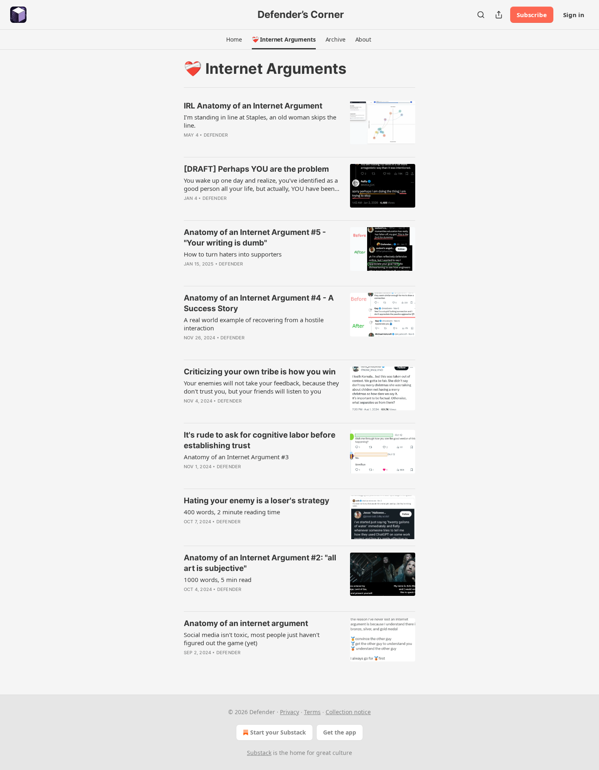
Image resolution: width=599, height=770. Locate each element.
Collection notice (348, 712)
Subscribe (532, 15)
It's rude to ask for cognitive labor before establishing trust (259, 440)
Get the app (339, 732)
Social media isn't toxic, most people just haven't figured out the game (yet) (251, 639)
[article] (299, 125)
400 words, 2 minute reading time (232, 512)
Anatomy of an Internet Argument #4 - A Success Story (259, 303)
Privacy (289, 712)
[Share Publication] (499, 15)
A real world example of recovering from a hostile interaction (254, 324)
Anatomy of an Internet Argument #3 (236, 457)
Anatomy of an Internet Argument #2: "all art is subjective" (260, 563)
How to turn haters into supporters (233, 254)
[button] (234, 39)
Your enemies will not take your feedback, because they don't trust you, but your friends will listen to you (261, 387)
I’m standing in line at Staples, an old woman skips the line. (260, 121)
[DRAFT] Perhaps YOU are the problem (256, 169)
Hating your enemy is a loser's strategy (256, 500)
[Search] (481, 15)
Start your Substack (278, 732)
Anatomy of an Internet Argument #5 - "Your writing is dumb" (255, 238)
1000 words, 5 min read (217, 579)
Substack (259, 753)
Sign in (573, 15)
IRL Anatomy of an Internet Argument (253, 106)
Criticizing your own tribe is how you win (260, 371)
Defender (216, 135)
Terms (312, 712)
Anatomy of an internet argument (246, 623)
